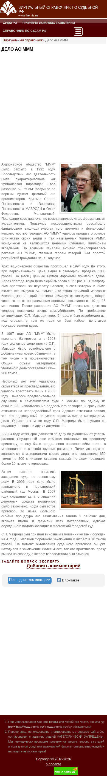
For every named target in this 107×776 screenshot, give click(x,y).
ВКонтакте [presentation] (70, 580)
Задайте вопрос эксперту (30, 561)
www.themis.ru (28, 15)
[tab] (30, 580)
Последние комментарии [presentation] (29, 580)
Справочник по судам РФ (24, 30)
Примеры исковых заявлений (48, 22)
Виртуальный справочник (23, 40)
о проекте (53, 764)
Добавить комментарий (53, 565)
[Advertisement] (53, 105)
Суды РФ (10, 22)
